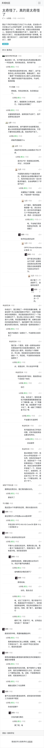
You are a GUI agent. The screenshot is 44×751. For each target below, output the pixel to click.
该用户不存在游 (8, 485)
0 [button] (40, 56)
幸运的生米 (7, 305)
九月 (19, 169)
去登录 (29, 741)
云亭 (10, 122)
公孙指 (9, 18)
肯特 (23, 234)
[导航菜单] (39, 3)
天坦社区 (6, 2)
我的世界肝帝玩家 (11, 56)
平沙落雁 (12, 87)
